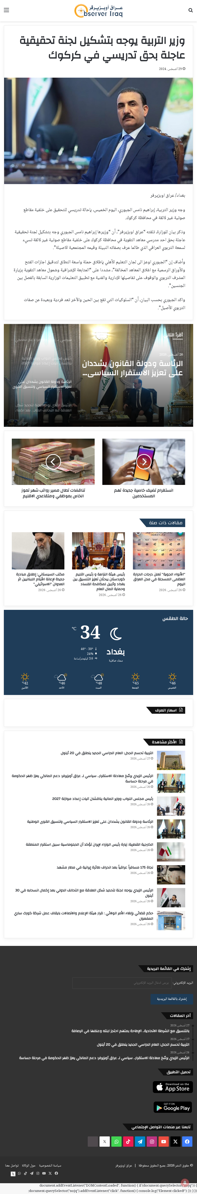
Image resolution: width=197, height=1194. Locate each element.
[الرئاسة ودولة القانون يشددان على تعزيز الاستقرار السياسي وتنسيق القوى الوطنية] (171, 829)
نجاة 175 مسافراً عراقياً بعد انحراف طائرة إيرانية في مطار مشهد (105, 867)
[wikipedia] (93, 1141)
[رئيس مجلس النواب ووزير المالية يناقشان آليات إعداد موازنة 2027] (171, 806)
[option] (98, 375)
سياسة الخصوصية (50, 1166)
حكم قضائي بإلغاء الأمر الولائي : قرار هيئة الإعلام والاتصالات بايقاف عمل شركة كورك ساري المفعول (83, 916)
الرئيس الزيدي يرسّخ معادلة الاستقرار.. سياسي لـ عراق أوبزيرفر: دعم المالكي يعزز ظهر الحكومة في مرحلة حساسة (82, 779)
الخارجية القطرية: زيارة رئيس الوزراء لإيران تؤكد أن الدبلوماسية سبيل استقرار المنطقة (89, 844)
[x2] (105, 1141)
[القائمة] (6, 12)
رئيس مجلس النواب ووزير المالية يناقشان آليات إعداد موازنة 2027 (102, 798)
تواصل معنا (11, 1166)
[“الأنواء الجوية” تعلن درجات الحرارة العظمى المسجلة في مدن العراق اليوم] (159, 550)
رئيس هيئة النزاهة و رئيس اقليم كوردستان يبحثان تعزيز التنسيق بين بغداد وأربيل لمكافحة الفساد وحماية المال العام (99, 581)
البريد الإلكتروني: (182, 983)
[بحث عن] (190, 12)
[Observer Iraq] (98, 11)
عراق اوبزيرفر (123, 1166)
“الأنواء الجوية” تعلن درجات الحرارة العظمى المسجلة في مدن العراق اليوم (159, 579)
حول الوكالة (29, 1166)
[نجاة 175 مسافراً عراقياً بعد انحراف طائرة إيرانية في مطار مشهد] (171, 874)
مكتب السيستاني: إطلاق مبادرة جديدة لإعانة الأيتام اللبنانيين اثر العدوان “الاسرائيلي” (40, 579)
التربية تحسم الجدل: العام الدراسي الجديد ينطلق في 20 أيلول (107, 753)
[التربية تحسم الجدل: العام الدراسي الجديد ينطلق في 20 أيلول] (171, 760)
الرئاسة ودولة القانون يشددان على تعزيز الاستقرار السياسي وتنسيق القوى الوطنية (90, 821)
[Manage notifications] (185, 1183)
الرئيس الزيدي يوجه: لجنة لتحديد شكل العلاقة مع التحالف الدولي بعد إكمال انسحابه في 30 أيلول (140, 370)
